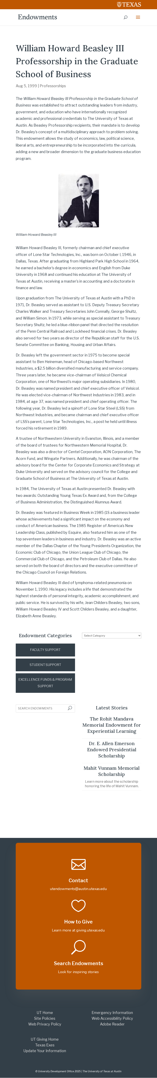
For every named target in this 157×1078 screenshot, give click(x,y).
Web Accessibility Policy (112, 1018)
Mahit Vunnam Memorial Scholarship (112, 771)
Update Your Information (44, 1051)
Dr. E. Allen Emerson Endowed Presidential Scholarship (111, 749)
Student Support (45, 665)
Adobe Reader (112, 1024)
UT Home (45, 1012)
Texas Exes (44, 1045)
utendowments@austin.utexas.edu (78, 888)
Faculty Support (45, 650)
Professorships (53, 86)
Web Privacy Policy (44, 1024)
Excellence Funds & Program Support (45, 683)
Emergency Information (112, 1012)
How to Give (78, 922)
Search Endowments (78, 963)
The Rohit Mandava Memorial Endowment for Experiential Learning (111, 725)
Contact (78, 880)
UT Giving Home (45, 1039)
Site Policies (44, 1018)
